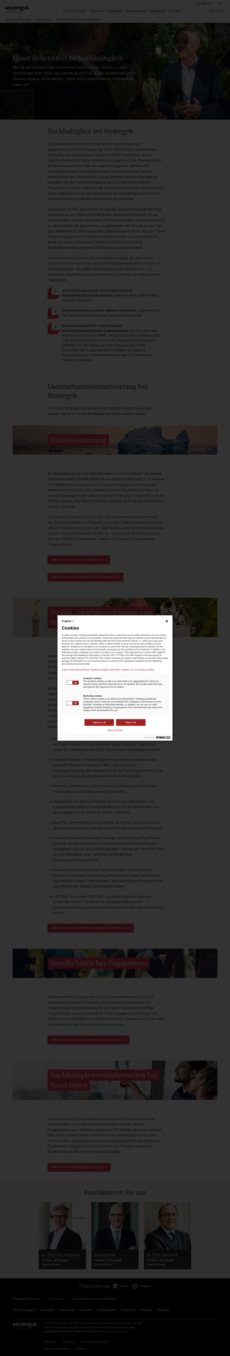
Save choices (115, 730)
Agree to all (99, 722)
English (66, 621)
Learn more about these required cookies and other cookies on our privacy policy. (108, 669)
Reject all (131, 722)
